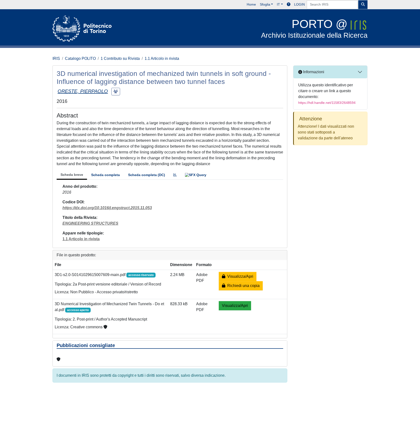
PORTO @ (314, 28)
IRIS (56, 58)
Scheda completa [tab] (105, 175)
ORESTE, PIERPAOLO (83, 91)
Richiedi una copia (242, 286)
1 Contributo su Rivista (120, 58)
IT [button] (278, 4)
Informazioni (313, 72)
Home (251, 4)
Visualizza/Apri (239, 276)
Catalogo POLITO (80, 58)
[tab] (175, 175)
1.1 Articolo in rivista (162, 58)
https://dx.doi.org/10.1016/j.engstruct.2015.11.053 (107, 208)
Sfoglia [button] (265, 4)
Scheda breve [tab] (72, 175)
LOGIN (299, 4)
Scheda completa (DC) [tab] (146, 175)
